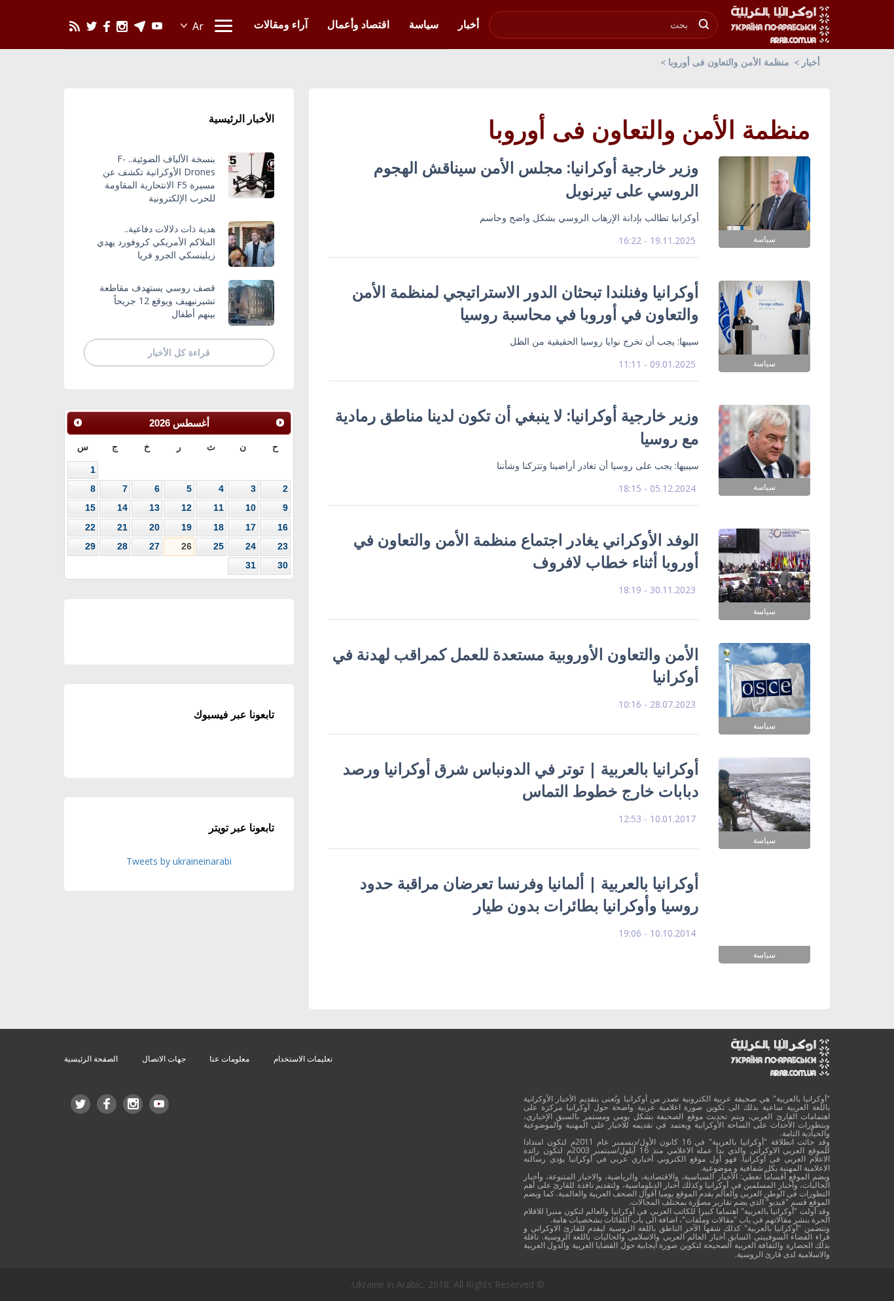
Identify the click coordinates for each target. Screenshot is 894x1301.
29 (90, 546)
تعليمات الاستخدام (303, 1058)
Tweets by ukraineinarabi (179, 861)
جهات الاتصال (164, 1058)
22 (90, 527)
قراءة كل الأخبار (179, 352)
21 (122, 527)
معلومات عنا (229, 1058)
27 (154, 546)
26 (186, 546)
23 (282, 546)
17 (250, 527)
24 (250, 546)
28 (122, 546)
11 (218, 507)
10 (250, 507)
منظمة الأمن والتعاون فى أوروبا (728, 62)
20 (154, 527)
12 (186, 507)
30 (282, 565)
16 (282, 527)
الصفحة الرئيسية (91, 1058)
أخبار (811, 62)
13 (154, 507)
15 (90, 507)
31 (250, 565)
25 (218, 546)
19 (186, 527)
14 (122, 507)
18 (218, 527)
